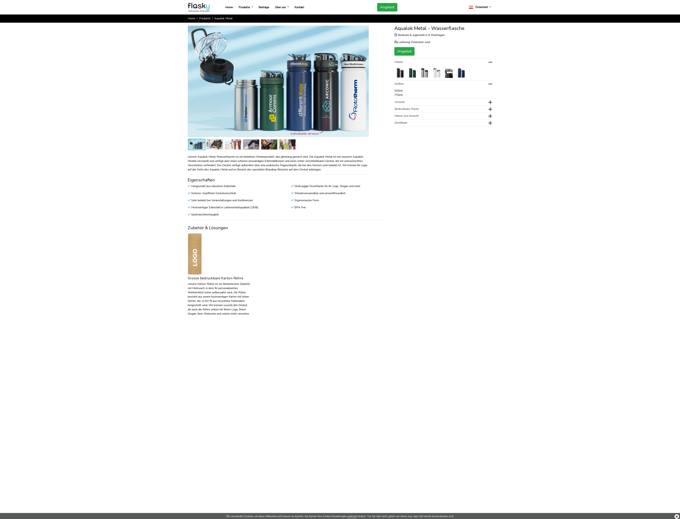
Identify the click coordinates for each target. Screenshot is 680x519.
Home (229, 7)
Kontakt (299, 7)
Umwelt (400, 102)
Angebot (387, 7)
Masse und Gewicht (407, 116)
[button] (480, 7)
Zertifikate (401, 123)
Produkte (245, 7)
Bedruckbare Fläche (407, 109)
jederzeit (352, 516)
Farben (399, 62)
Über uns (281, 7)
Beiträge (264, 7)
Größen (399, 84)
